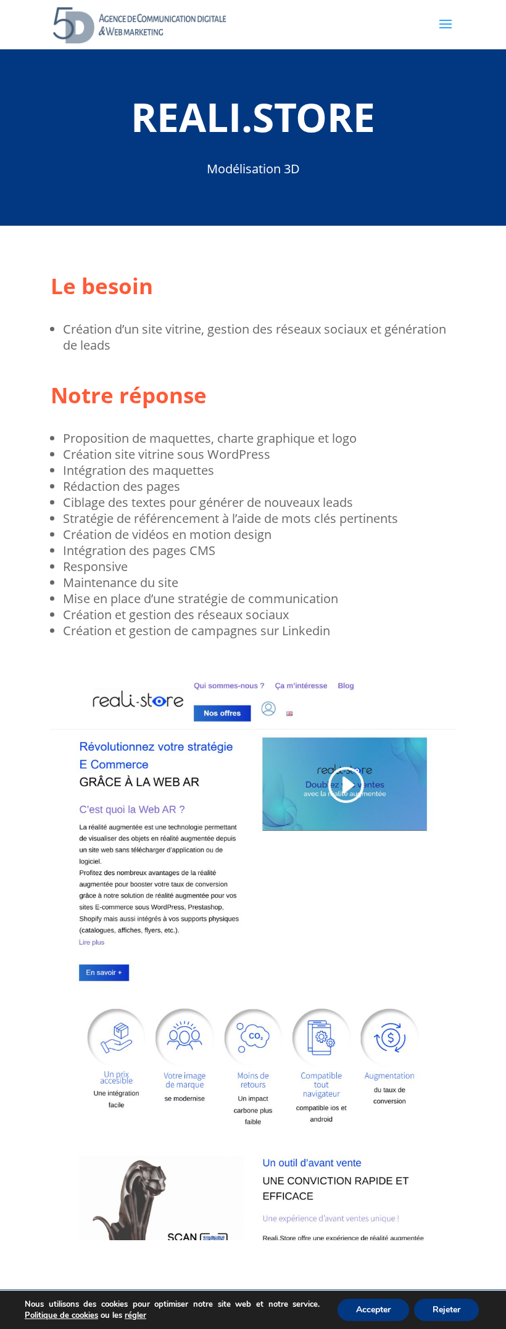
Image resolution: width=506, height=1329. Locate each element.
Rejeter (446, 1309)
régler (135, 1315)
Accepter (373, 1309)
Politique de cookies (61, 1315)
